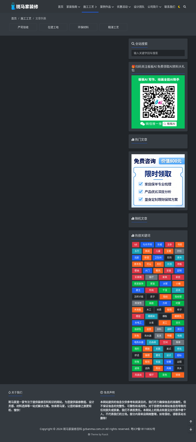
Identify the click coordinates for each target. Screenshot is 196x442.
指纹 (165, 296)
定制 (179, 270)
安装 (169, 270)
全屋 (169, 251)
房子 (152, 296)
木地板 (137, 309)
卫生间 (158, 257)
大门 (147, 270)
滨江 (179, 329)
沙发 (151, 322)
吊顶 (169, 264)
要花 (158, 355)
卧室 (147, 257)
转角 (137, 361)
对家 (165, 283)
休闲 (147, 251)
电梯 (179, 335)
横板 (165, 316)
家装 (152, 283)
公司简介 (153, 6)
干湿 (165, 290)
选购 (147, 368)
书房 (179, 244)
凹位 (179, 251)
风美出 (138, 374)
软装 (158, 361)
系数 (158, 348)
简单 (178, 342)
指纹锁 (178, 296)
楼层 (138, 316)
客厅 (151, 277)
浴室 (149, 329)
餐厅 (151, 374)
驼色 (165, 374)
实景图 (138, 277)
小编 (178, 283)
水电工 (138, 322)
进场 (137, 368)
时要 (178, 303)
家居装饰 (138, 283)
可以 (149, 264)
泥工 (165, 322)
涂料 (159, 329)
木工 (149, 309)
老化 (179, 348)
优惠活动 (122, 6)
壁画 (137, 270)
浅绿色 (137, 329)
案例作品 (105, 6)
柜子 (179, 309)
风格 (169, 368)
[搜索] (185, 6)
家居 (178, 277)
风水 (179, 368)
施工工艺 (88, 6)
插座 (151, 303)
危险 (169, 257)
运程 (179, 361)
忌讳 (178, 290)
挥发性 (138, 303)
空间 (165, 342)
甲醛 (169, 335)
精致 (147, 348)
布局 (151, 290)
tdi (135, 244)
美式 (169, 348)
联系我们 (169, 6)
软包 (147, 361)
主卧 (169, 244)
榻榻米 (151, 316)
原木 (179, 257)
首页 (60, 6)
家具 (165, 277)
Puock (105, 434)
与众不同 (147, 244)
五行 (137, 251)
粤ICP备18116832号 (143, 429)
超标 (179, 355)
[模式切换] (179, 6)
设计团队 (139, 6)
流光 (178, 322)
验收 (178, 374)
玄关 (159, 335)
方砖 (165, 303)
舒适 (137, 355)
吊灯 (159, 264)
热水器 (148, 335)
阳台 (158, 368)
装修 (147, 355)
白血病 (152, 342)
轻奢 (169, 361)
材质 (159, 309)
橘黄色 (178, 316)
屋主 (138, 290)
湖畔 (169, 329)
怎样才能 (138, 296)
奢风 (158, 270)
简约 (137, 348)
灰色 (136, 335)
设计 (169, 355)
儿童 (158, 251)
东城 (159, 244)
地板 (179, 264)
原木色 (137, 264)
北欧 (136, 257)
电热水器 (138, 342)
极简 (169, 309)
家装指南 (71, 6)
